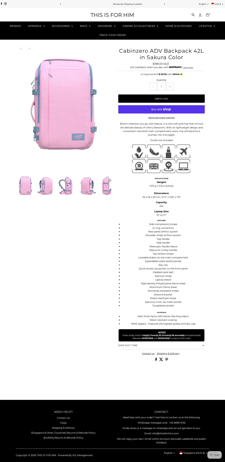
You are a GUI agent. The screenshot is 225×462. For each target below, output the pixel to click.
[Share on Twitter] (161, 360)
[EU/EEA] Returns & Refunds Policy (63, 437)
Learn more (188, 67)
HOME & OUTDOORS (179, 25)
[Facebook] (1, 4)
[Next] (164, 4)
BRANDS (15, 25)
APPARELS (35, 25)
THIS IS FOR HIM (112, 15)
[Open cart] (207, 14)
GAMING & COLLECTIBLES (139, 25)
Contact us (148, 353)
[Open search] (193, 14)
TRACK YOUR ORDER (112, 35)
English (202, 4)
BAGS (84, 25)
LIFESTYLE (206, 25)
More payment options (161, 117)
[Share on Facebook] (156, 360)
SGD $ (218, 4)
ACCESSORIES (61, 25)
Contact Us (63, 417)
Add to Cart (161, 98)
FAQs (63, 422)
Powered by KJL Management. (75, 455)
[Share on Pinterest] (166, 360)
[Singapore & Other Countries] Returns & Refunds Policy (63, 432)
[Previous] (60, 4)
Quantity (161, 79)
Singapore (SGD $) (194, 452)
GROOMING (105, 25)
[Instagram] (5, 4)
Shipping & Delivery (168, 353)
